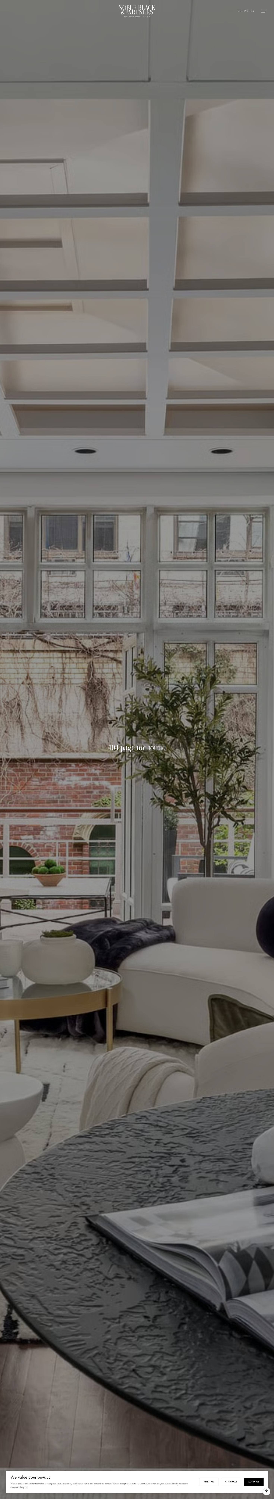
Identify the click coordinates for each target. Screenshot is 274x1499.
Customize (231, 1482)
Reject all (209, 1482)
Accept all (253, 1482)
